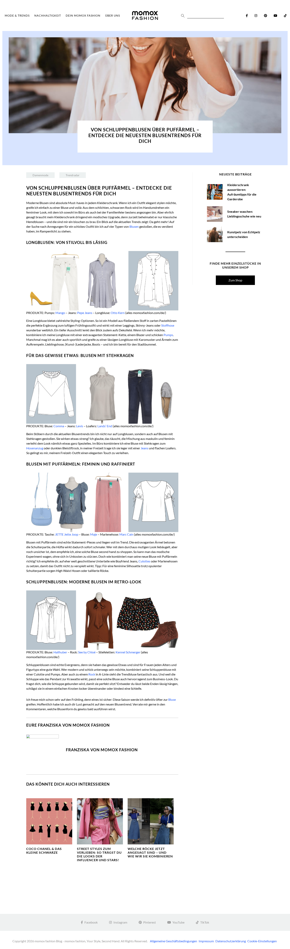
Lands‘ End (104, 426)
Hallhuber (60, 652)
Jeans (144, 448)
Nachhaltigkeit (47, 15)
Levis (79, 426)
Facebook (91, 922)
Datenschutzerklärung (230, 941)
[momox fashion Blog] (145, 15)
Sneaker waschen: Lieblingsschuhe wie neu (244, 214)
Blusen (134, 226)
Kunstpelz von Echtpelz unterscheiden (243, 234)
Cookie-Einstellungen (262, 941)
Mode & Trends (17, 15)
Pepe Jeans (84, 313)
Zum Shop (235, 280)
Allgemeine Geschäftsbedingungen (173, 941)
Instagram (120, 922)
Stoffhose (167, 325)
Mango (60, 313)
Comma (58, 426)
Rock (91, 674)
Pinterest (149, 922)
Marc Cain (126, 534)
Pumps (168, 335)
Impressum (206, 941)
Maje (93, 534)
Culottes (144, 561)
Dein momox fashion (83, 15)
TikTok (204, 922)
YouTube (178, 922)
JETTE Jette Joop (66, 534)
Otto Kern (118, 313)
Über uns (112, 15)
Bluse (172, 699)
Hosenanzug (34, 448)
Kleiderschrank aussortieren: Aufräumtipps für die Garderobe (241, 192)
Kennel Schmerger (128, 652)
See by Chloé (86, 652)
